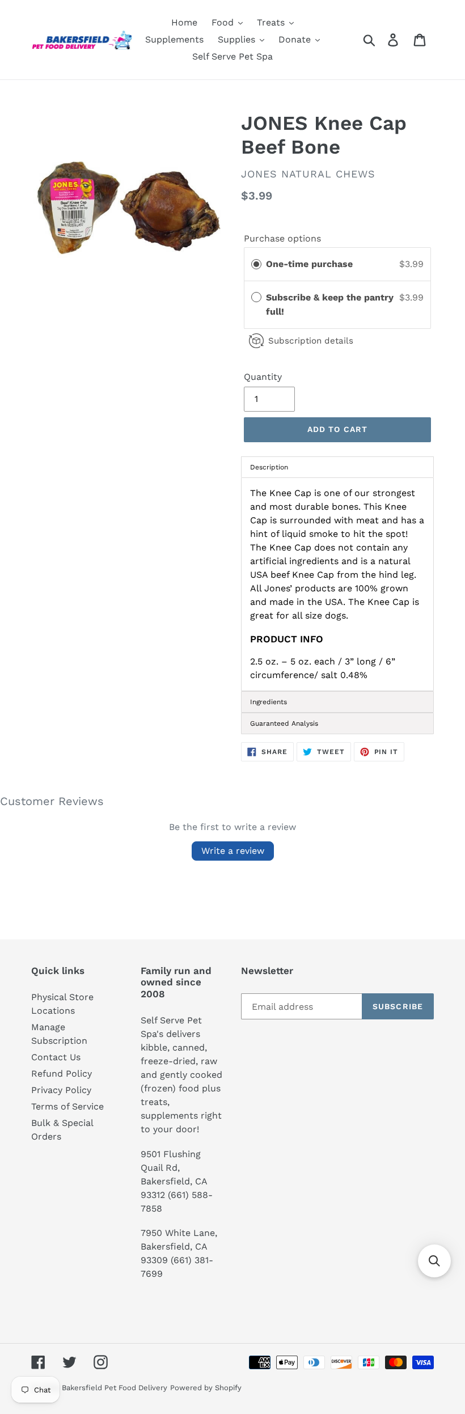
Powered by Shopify (206, 1387)
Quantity (263, 376)
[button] (434, 1260)
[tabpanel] (337, 584)
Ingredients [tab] (268, 702)
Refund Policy (61, 1073)
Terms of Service (67, 1106)
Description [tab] (269, 467)
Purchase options (282, 238)
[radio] (256, 264)
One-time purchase (309, 264)
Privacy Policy (61, 1090)
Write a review (232, 850)
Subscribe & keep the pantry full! (330, 304)
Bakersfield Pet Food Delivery (114, 1387)
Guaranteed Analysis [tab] (284, 723)
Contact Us (56, 1057)
